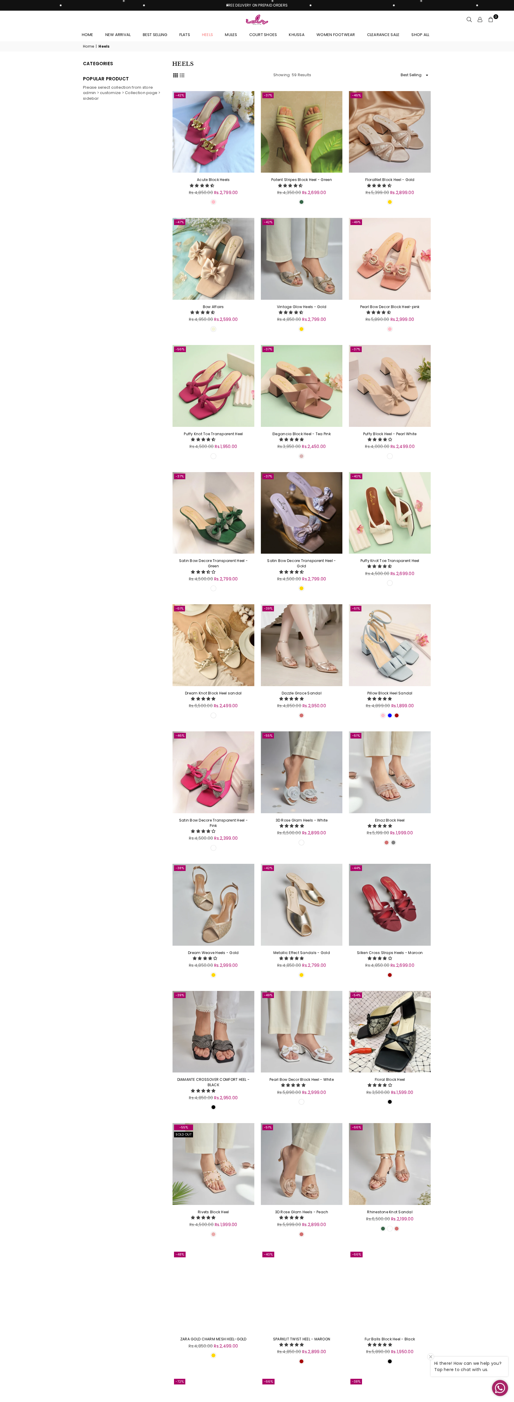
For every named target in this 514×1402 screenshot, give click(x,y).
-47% (179, 222)
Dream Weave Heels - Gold (213, 952)
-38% (179, 868)
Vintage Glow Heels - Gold (302, 306)
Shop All (420, 35)
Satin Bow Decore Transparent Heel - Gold (301, 563)
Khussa (297, 35)
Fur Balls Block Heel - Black (390, 1339)
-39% (268, 608)
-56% (179, 349)
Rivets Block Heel (213, 1211)
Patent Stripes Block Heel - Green (301, 179)
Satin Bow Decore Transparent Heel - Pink (213, 823)
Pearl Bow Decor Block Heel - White (301, 1079)
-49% (356, 222)
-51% (268, 1127)
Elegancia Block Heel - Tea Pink (301, 433)
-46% (356, 95)
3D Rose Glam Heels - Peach (301, 1211)
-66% (356, 1127)
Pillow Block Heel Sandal (390, 693)
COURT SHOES (263, 35)
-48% (179, 1254)
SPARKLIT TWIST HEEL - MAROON (301, 1339)
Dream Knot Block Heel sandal (213, 693)
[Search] (469, 19)
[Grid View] (175, 74)
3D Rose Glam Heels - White (302, 820)
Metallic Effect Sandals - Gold (301, 952)
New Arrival (118, 35)
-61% (179, 608)
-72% (179, 1381)
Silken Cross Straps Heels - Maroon (390, 952)
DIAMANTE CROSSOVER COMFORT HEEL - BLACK (213, 1082)
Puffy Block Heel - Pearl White (390, 433)
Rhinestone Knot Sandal (390, 1211)
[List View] (182, 74)
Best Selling (155, 35)
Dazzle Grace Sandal (302, 693)
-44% (356, 868)
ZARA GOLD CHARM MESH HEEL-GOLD (213, 1339)
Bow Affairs (213, 306)
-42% (179, 95)
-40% (356, 476)
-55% (268, 735)
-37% (268, 95)
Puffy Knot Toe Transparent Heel (213, 433)
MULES (231, 35)
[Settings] (480, 19)
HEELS (207, 35)
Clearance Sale (383, 35)
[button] (202, 185)
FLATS (184, 35)
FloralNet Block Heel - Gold (390, 179)
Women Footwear (335, 35)
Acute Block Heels (213, 179)
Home (87, 35)
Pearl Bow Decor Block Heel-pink (390, 306)
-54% (356, 995)
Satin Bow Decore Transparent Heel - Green (213, 563)
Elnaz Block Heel (390, 820)
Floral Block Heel (390, 1079)
